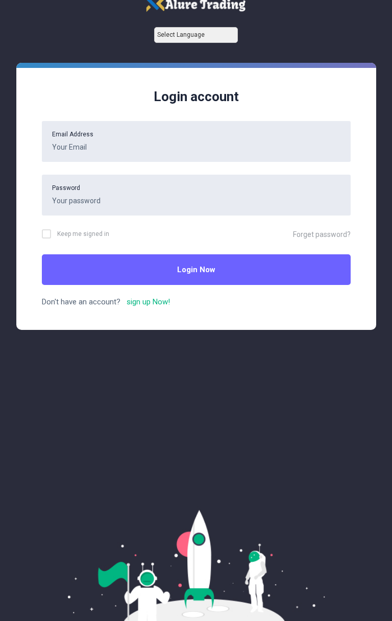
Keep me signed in (83, 233)
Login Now (196, 269)
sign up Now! (146, 301)
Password (66, 188)
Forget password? (322, 234)
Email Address (72, 134)
